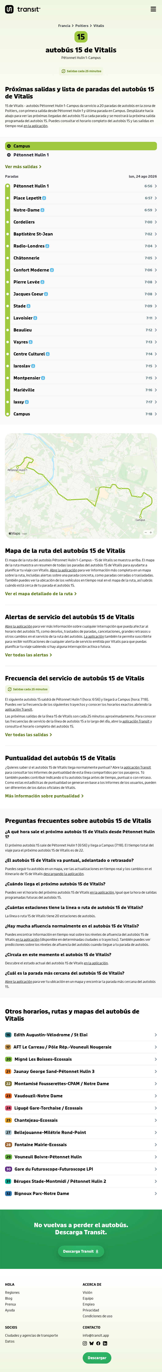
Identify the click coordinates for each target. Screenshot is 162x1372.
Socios (11, 1327)
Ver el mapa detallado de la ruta (39, 593)
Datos (10, 1341)
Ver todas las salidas (26, 734)
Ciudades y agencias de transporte (31, 1335)
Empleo (89, 1304)
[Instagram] (85, 1343)
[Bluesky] (91, 1343)
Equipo (88, 1298)
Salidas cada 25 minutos (84, 71)
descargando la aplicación (63, 874)
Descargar (97, 1357)
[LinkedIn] (105, 1343)
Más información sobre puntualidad (42, 795)
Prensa (10, 1304)
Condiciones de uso (97, 1316)
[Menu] (153, 9)
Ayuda (10, 1310)
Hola (9, 1284)
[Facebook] (98, 1343)
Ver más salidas (21, 166)
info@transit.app (96, 1335)
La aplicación (94, 636)
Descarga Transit (78, 1251)
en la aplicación (35, 126)
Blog (8, 1298)
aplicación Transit (18, 709)
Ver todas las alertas (26, 654)
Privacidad (91, 1310)
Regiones (12, 1292)
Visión (87, 1292)
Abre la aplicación (63, 570)
